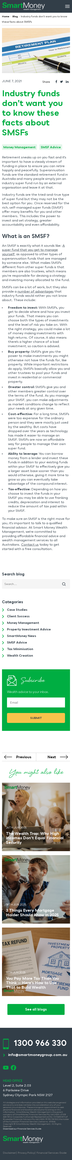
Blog (15, 16)
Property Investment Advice (29, 629)
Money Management (19, 147)
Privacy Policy (26, 1152)
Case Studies (17, 609)
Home (5, 16)
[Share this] (56, 82)
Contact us (30, 544)
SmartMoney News (21, 636)
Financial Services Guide (52, 1152)
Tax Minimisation (20, 649)
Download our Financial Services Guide (22, 1128)
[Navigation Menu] (67, 6)
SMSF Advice (51, 147)
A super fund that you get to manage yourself (33, 250)
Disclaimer (9, 1152)
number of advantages (35, 291)
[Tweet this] (61, 82)
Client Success (18, 616)
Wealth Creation (20, 655)
